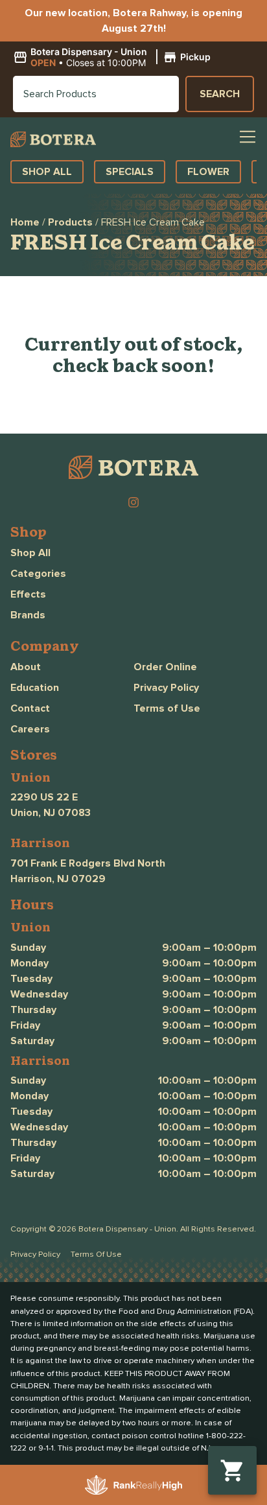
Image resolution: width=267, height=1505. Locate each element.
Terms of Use (167, 708)
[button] (114, 58)
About (25, 667)
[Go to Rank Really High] (133, 1485)
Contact (30, 708)
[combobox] (96, 94)
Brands (27, 615)
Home (25, 222)
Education (34, 687)
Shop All (30, 553)
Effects (28, 594)
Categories (38, 573)
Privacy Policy (166, 687)
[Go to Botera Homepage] (53, 139)
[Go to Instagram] (133, 502)
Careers (30, 729)
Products (70, 222)
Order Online (165, 667)
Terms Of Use (96, 1254)
